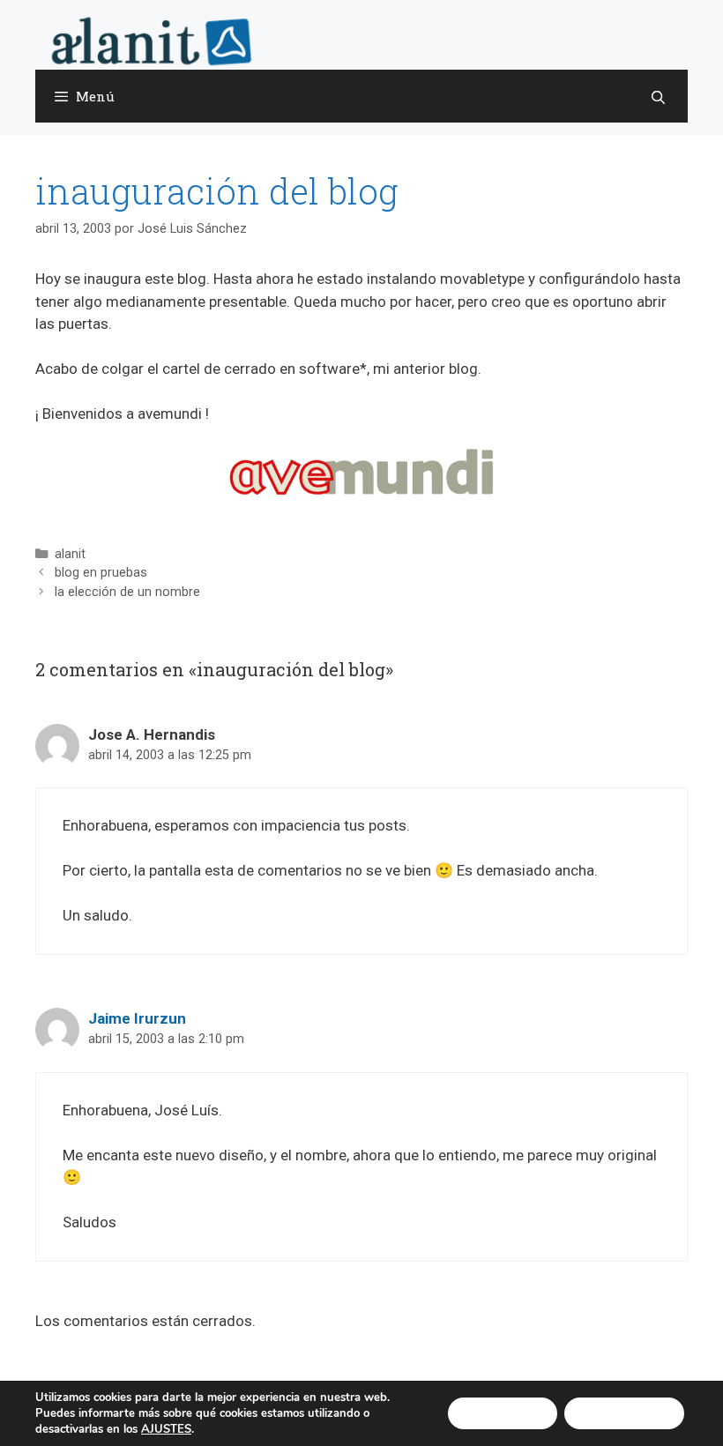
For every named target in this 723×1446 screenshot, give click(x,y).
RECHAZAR (624, 1413)
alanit (70, 554)
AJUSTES (166, 1429)
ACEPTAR (502, 1413)
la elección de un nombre (127, 592)
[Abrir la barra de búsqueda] (658, 97)
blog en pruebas (101, 572)
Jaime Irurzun (137, 1018)
